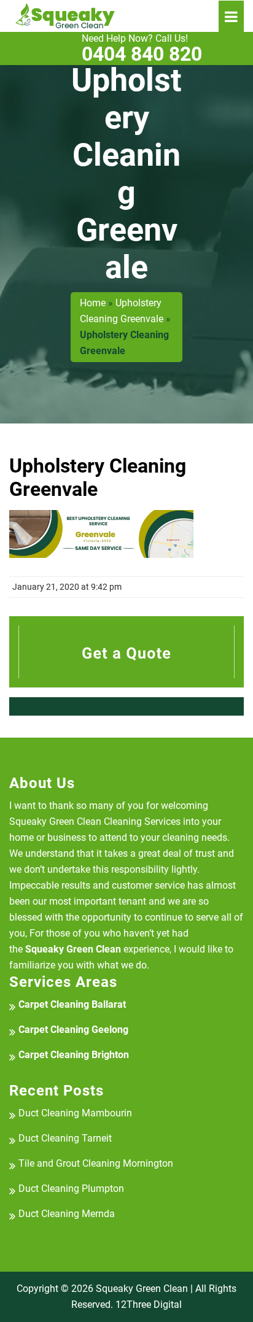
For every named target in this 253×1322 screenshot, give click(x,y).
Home (93, 303)
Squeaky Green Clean (142, 1288)
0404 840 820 (142, 48)
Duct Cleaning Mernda (66, 1214)
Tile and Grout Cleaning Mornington (95, 1163)
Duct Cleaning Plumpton (71, 1188)
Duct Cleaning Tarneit (65, 1138)
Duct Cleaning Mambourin (75, 1113)
